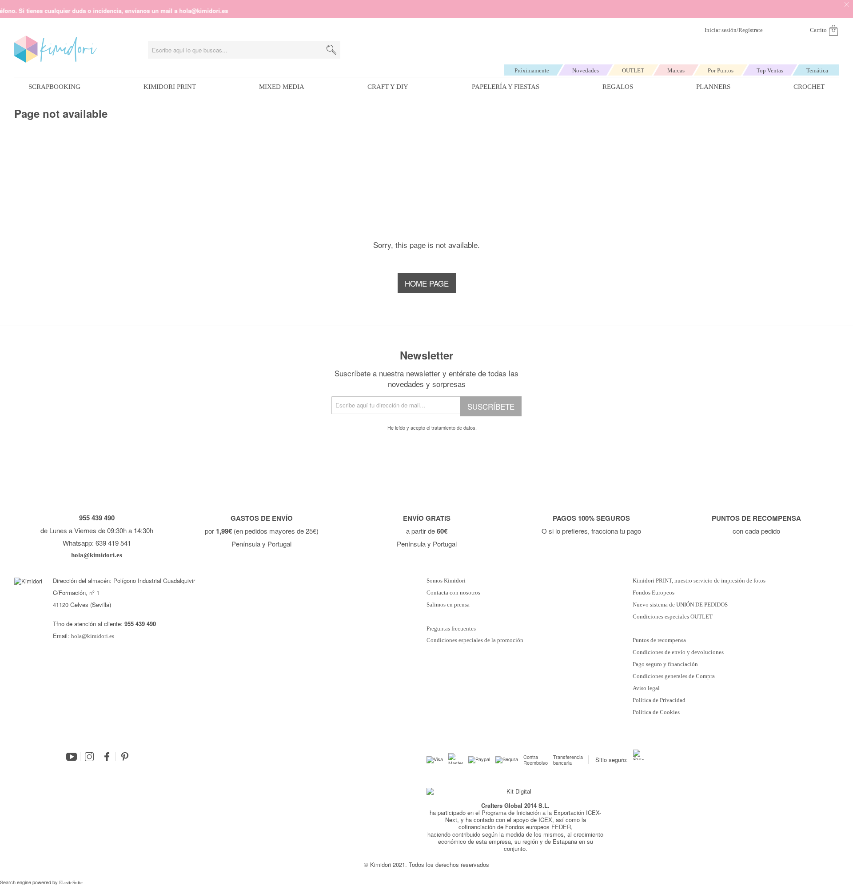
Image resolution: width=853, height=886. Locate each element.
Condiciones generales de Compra (674, 676)
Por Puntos (720, 70)
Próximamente (531, 70)
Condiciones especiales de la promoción (475, 640)
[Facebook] (107, 757)
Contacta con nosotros (453, 593)
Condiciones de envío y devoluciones (678, 652)
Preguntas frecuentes (451, 629)
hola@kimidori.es (92, 636)
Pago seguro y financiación (665, 664)
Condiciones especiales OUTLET (673, 617)
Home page (427, 283)
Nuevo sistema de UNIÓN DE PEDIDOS (680, 605)
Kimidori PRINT (169, 86)
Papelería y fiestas (505, 86)
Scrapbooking (54, 86)
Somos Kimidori (446, 581)
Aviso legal (646, 688)
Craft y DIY (387, 86)
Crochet (809, 86)
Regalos (617, 86)
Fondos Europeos (653, 593)
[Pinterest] (125, 757)
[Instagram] (89, 757)
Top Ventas (770, 70)
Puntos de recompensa (659, 640)
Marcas (676, 70)
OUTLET (633, 70)
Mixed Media (281, 86)
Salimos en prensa (448, 605)
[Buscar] (331, 50)
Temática (817, 70)
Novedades (585, 70)
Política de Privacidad (659, 700)
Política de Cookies (656, 712)
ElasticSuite (71, 882)
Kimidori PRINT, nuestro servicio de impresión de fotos (699, 581)
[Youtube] (71, 757)
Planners (713, 86)
